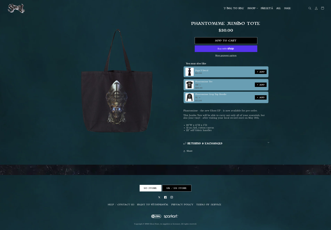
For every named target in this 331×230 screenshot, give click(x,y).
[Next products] (266, 63)
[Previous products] (260, 63)
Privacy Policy (182, 204)
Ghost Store (154, 224)
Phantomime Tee (204, 81)
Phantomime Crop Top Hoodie (211, 94)
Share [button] (190, 151)
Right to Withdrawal (153, 204)
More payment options (226, 55)
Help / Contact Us (121, 204)
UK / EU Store (177, 188)
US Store (150, 188)
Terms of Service (208, 204)
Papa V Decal (201, 70)
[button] (252, 8)
